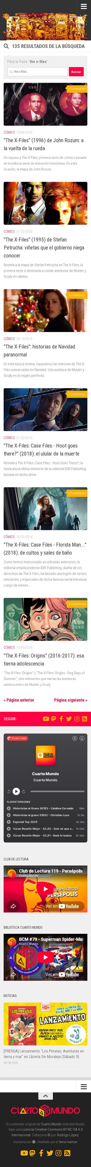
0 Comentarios (77, 89)
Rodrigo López (68, 1135)
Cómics (9, 132)
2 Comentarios (77, 394)
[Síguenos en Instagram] (77, 719)
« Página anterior (19, 700)
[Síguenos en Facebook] (61, 719)
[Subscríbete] (84, 719)
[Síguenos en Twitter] (69, 719)
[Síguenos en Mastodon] (53, 719)
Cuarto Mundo (51, 1124)
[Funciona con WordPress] (33, 1142)
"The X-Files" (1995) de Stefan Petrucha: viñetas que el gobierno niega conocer (44, 248)
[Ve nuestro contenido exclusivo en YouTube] (46, 719)
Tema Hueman (68, 1142)
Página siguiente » (70, 700)
